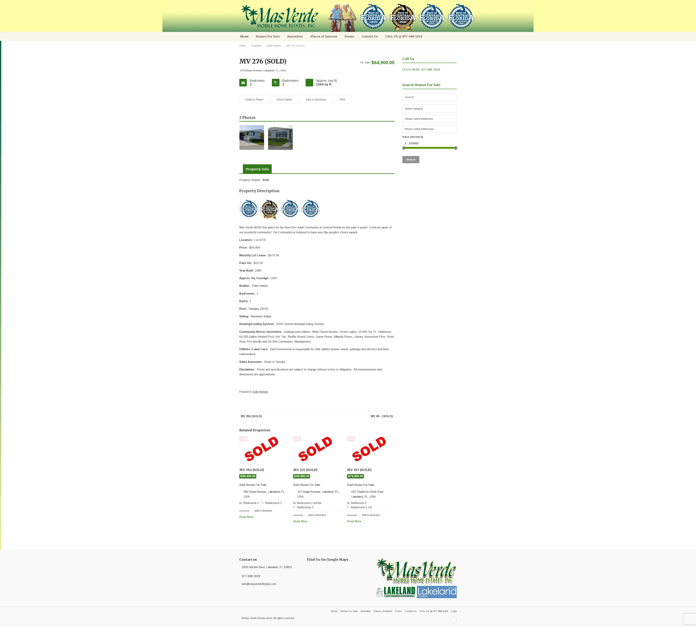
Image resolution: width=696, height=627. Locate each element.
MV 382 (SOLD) (251, 470)
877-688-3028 (251, 576)
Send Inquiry (284, 99)
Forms (349, 36)
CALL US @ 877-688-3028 (403, 36)
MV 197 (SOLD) (359, 470)
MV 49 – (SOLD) (382, 416)
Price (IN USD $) (412, 137)
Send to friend (254, 99)
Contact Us (370, 36)
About (244, 36)
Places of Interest (323, 36)
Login (454, 611)
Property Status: (250, 180)
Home (242, 45)
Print (342, 99)
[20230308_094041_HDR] (280, 137)
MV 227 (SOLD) (305, 470)
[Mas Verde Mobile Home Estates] (280, 16)
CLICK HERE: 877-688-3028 (421, 69)
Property (256, 45)
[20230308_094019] (251, 137)
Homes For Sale (268, 36)
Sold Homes (274, 45)
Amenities (295, 36)
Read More (246, 516)
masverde (244, 511)
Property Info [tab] (257, 169)
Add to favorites (316, 99)
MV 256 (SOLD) (251, 416)
